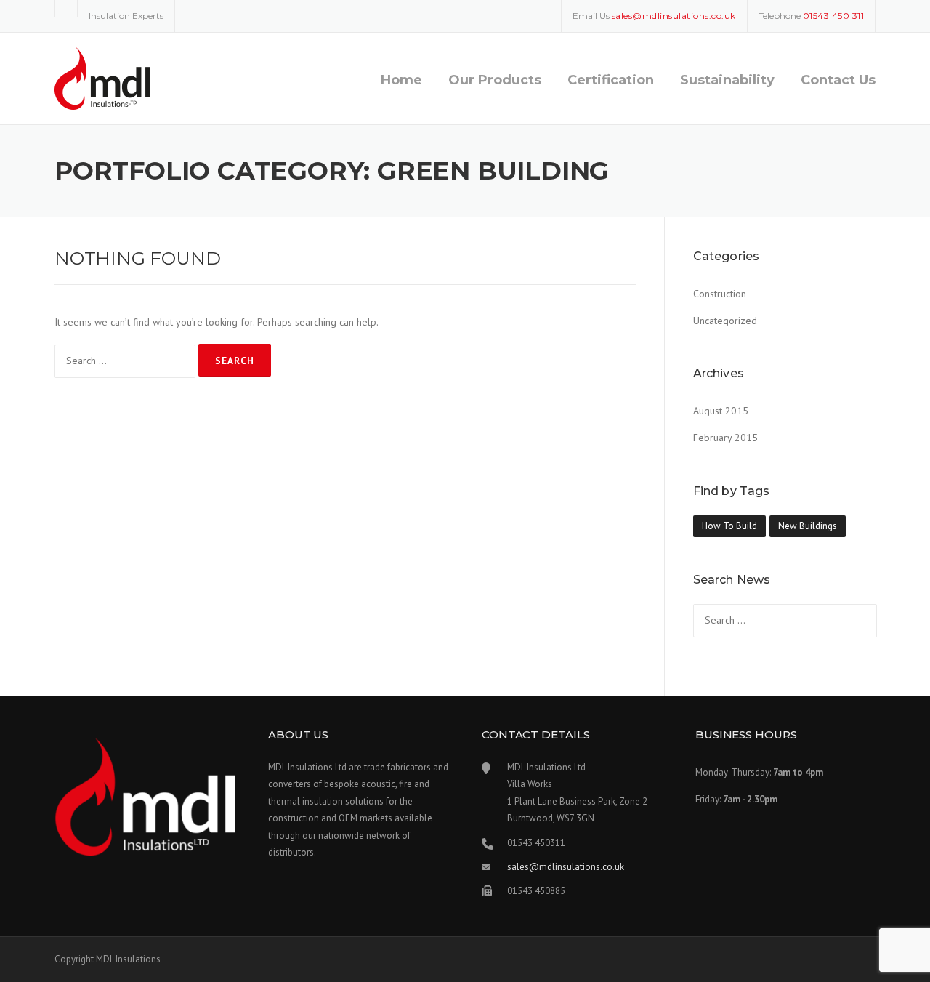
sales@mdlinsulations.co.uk (565, 867)
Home (401, 80)
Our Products (494, 80)
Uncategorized (725, 320)
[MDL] (102, 77)
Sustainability (727, 80)
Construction (719, 293)
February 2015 (725, 437)
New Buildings (807, 526)
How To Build (729, 526)
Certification (610, 80)
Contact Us (838, 80)
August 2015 (720, 410)
